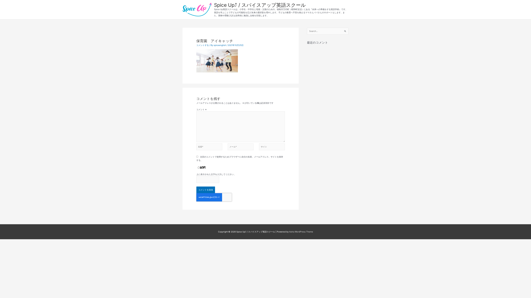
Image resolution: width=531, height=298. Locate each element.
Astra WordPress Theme (301, 231)
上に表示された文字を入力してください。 (216, 174)
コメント (201, 109)
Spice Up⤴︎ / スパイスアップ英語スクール (260, 5)
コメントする (202, 45)
